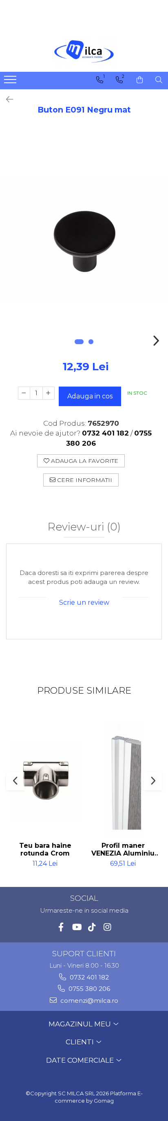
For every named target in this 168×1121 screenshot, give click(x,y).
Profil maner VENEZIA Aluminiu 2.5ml (123, 849)
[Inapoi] (6, 99)
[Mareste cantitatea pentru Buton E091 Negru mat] (48, 393)
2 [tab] (91, 342)
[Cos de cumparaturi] (139, 80)
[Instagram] (107, 927)
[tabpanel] (84, 240)
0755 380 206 (88, 989)
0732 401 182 (88, 977)
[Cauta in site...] (159, 80)
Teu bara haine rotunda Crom (45, 849)
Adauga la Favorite (83, 460)
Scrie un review (84, 602)
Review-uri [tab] (84, 527)
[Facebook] (61, 927)
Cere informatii (83, 480)
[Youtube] (76, 927)
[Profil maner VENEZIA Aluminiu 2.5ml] (123, 780)
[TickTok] (92, 927)
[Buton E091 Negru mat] (84, 240)
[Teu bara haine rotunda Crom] (45, 780)
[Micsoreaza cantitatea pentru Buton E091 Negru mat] (24, 393)
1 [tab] (79, 342)
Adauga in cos (90, 396)
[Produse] (11, 82)
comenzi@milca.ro (88, 1000)
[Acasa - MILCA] (84, 51)
